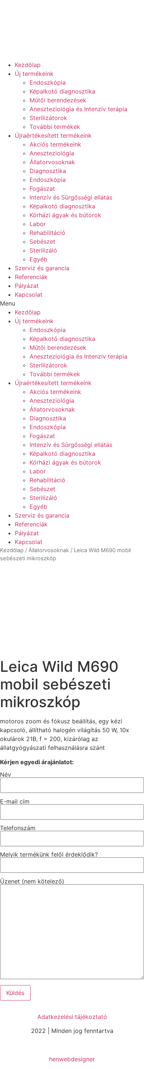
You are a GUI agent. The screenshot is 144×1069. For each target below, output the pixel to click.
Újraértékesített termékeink (53, 135)
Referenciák (31, 277)
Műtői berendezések (58, 100)
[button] (72, 303)
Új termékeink (34, 73)
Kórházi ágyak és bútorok (65, 215)
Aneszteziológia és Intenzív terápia (78, 109)
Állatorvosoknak (52, 162)
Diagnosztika (48, 170)
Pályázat (27, 285)
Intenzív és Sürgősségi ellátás (71, 197)
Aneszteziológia (52, 153)
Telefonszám (17, 828)
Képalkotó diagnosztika (62, 91)
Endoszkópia (48, 82)
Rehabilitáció (47, 232)
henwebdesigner (72, 1059)
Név (5, 775)
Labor (38, 223)
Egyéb (38, 259)
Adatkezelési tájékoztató (72, 1016)
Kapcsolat (28, 294)
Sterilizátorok (48, 117)
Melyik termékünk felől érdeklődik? (49, 854)
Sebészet (42, 241)
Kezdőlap (28, 64)
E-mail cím (15, 801)
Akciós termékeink (55, 144)
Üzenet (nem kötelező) (32, 881)
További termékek (55, 126)
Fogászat (42, 188)
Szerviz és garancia (42, 268)
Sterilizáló (43, 250)
